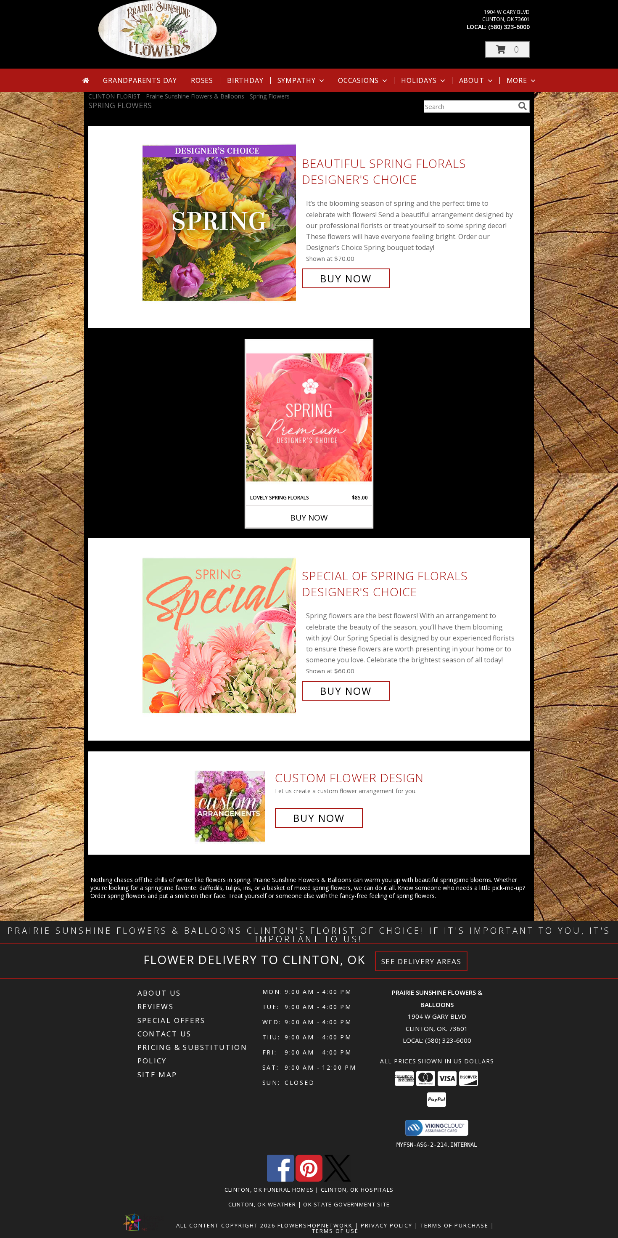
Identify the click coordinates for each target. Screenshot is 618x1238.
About (471, 80)
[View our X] (337, 1179)
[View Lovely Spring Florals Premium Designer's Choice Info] (309, 417)
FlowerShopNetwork (315, 1225)
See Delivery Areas (421, 961)
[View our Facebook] (280, 1179)
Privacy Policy (386, 1225)
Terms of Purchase (454, 1225)
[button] (507, 49)
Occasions (358, 80)
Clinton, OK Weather (262, 1204)
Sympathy (296, 80)
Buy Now (346, 278)
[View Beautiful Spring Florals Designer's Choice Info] (220, 221)
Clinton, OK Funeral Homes (269, 1189)
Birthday (245, 80)
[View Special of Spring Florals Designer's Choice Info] (220, 634)
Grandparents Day (140, 80)
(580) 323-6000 (509, 27)
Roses (202, 80)
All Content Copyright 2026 (225, 1225)
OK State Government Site (346, 1204)
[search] (522, 106)
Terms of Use (335, 1231)
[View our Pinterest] (309, 1179)
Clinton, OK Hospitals (357, 1189)
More (517, 80)
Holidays (418, 80)
